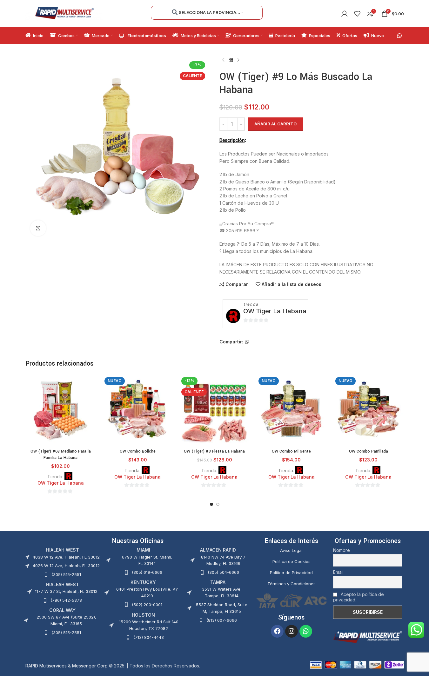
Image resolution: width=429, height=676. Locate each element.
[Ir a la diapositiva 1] (211, 504)
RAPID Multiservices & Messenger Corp (66, 665)
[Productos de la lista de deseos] (357, 13)
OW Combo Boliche (138, 451)
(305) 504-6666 (223, 572)
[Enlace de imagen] (367, 636)
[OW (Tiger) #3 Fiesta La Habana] (214, 410)
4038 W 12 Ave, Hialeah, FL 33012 (66, 557)
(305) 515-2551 (66, 574)
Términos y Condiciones (291, 583)
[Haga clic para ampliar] (38, 228)
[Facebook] (277, 631)
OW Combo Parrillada (368, 451)
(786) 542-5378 (66, 600)
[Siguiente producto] (238, 60)
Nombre (341, 550)
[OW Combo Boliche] (137, 410)
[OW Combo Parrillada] (368, 410)
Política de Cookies (291, 561)
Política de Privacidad (291, 572)
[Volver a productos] (231, 60)
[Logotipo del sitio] (64, 13)
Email (338, 572)
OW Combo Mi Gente (291, 451)
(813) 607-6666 (221, 620)
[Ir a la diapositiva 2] (217, 504)
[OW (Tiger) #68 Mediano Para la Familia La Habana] (60, 410)
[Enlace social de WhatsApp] (399, 35)
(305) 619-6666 (147, 572)
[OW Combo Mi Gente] (291, 410)
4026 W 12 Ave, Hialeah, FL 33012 (66, 565)
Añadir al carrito (275, 123)
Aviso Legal (291, 550)
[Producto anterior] (223, 60)
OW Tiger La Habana (274, 311)
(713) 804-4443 (148, 637)
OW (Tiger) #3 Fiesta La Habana (214, 451)
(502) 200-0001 (147, 604)
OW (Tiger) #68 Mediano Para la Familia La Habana (60, 454)
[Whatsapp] (305, 631)
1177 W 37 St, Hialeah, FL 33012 (66, 591)
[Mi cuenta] (344, 13)
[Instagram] (291, 631)
